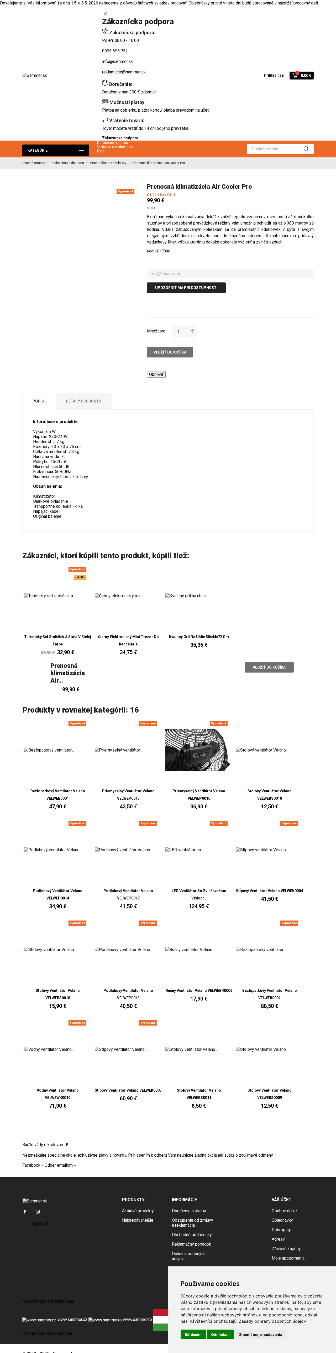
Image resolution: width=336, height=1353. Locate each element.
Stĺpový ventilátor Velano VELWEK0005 (128, 1090)
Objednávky (282, 1220)
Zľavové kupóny (286, 1248)
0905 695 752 (115, 50)
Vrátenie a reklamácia (115, 147)
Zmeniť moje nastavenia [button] (260, 1334)
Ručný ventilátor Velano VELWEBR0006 (199, 990)
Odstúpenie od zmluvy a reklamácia (192, 1223)
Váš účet (281, 1199)
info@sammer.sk (117, 61)
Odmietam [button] (220, 1334)
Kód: (150, 251)
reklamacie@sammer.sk (124, 71)
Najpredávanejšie (137, 1220)
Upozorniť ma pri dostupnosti (186, 288)
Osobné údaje (284, 1210)
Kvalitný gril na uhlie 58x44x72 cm (199, 637)
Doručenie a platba (112, 143)
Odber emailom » (60, 1165)
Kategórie (38, 150)
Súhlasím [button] (193, 1334)
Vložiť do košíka (170, 352)
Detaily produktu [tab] (83, 401)
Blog (100, 151)
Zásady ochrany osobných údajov (272, 1321)
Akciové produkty (138, 1210)
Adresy (278, 1239)
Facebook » (33, 1165)
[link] (272, 1321)
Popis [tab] (38, 401)
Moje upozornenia (288, 1258)
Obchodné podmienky (192, 1234)
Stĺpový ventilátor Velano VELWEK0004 (269, 891)
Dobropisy (281, 1229)
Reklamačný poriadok (191, 1244)
